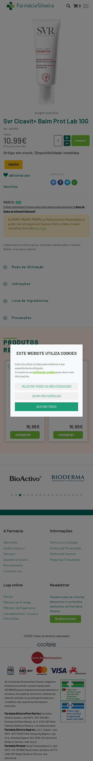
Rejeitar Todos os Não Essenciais (46, 386)
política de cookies (44, 371)
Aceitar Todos (46, 406)
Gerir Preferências (46, 396)
